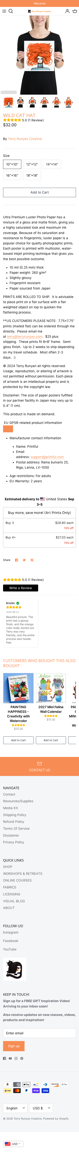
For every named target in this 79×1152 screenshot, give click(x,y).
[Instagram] (16, 1058)
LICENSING (11, 894)
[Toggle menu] (4, 11)
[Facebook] (4, 1058)
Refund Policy (13, 822)
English (12, 1108)
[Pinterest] (21, 1058)
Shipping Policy (14, 815)
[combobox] (13, 1144)
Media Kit (10, 808)
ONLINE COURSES (17, 880)
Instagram (10, 932)
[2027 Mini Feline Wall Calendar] (51, 688)
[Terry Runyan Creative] (40, 11)
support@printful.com (47, 457)
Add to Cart (39, 192)
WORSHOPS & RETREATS (22, 874)
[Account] (66, 11)
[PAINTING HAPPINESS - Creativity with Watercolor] (18, 688)
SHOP (7, 867)
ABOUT (9, 908)
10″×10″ (12, 164)
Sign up (14, 1046)
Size (6, 156)
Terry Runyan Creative (25, 139)
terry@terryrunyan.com (24, 336)
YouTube (9, 949)
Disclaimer (11, 835)
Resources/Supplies (18, 801)
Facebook (10, 941)
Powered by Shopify (56, 1118)
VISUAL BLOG (14, 901)
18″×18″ (32, 175)
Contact (9, 794)
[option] (39, 55)
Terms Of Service (16, 828)
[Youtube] (10, 1058)
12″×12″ (32, 164)
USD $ (38, 1108)
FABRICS (9, 887)
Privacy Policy (13, 842)
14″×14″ (52, 164)
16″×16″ (12, 175)
